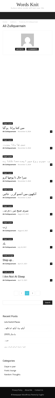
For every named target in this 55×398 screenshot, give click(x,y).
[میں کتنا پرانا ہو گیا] (27, 93)
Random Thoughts (12, 374)
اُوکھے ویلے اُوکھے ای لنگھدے (14, 328)
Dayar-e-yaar (7, 123)
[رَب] (27, 222)
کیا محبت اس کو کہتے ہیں (14, 347)
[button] (51, 15)
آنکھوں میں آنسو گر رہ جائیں (19, 194)
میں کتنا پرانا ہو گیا (13, 128)
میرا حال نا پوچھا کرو (15, 177)
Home (5, 22)
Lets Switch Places (12, 322)
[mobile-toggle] (4, 15)
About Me (28, 390)
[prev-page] (16, 293)
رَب (5, 227)
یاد (4, 243)
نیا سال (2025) (10, 334)
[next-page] (38, 293)
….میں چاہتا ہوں (14, 144)
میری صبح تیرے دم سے (15, 210)
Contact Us (39, 390)
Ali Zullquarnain (9, 131)
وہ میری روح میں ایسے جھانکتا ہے (26, 161)
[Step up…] (27, 255)
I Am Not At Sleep (14, 276)
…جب (6, 340)
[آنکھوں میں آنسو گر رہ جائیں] (27, 189)
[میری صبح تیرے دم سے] (27, 205)
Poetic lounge (8, 255)
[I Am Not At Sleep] (27, 271)
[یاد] (27, 238)
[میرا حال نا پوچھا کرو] (27, 172)
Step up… (8, 260)
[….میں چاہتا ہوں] (27, 139)
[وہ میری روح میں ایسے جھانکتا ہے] (27, 156)
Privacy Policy (17, 390)
